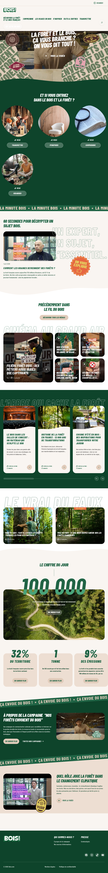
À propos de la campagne (62, 841)
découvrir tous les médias (54, 317)
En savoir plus (54, 612)
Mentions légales (50, 867)
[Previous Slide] (96, 479)
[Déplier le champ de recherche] (102, 22)
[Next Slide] (102, 479)
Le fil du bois (14, 26)
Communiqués (85, 841)
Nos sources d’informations (62, 844)
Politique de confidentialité (67, 867)
